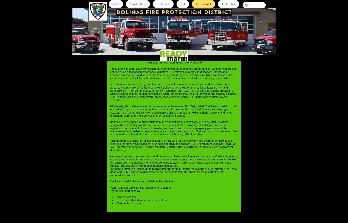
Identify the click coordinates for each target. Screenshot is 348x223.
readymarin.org (161, 168)
